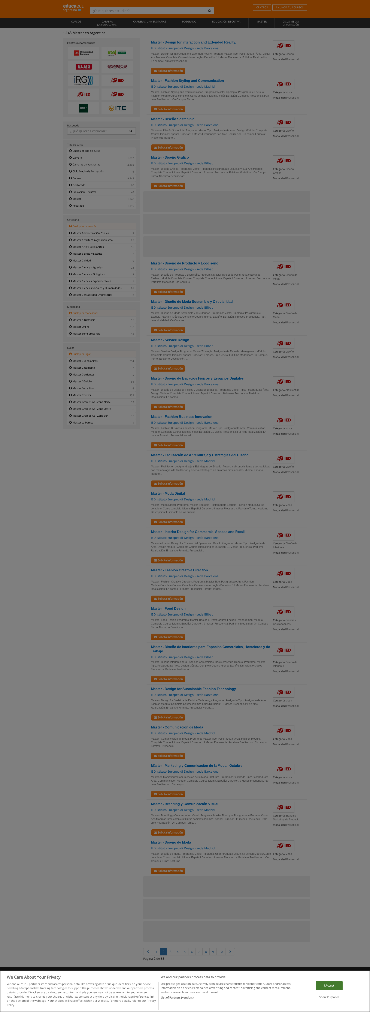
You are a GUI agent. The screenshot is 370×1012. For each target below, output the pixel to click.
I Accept (329, 986)
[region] (185, 991)
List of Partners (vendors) (177, 997)
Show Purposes (329, 997)
